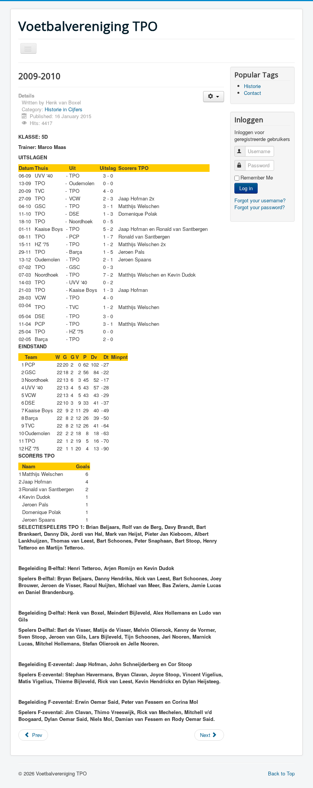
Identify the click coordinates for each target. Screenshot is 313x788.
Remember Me (256, 177)
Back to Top (281, 773)
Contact (252, 92)
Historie (252, 86)
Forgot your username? (260, 200)
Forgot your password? (259, 207)
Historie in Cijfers (63, 109)
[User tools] (213, 96)
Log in (246, 188)
